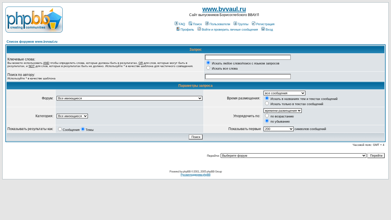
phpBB (187, 171)
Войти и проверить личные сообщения (230, 29)
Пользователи (220, 24)
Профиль (187, 29)
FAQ (182, 24)
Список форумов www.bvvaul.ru (32, 41)
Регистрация (265, 24)
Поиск (197, 24)
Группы (243, 24)
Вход (269, 29)
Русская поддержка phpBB (195, 174)
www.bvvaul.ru (224, 9)
